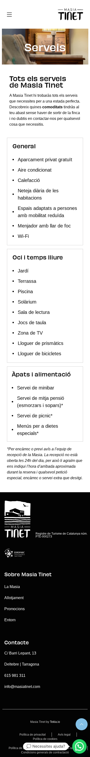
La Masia (12, 587)
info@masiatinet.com (22, 687)
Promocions (14, 609)
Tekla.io (55, 722)
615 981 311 (14, 675)
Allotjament (14, 598)
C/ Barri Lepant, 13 (20, 653)
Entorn (10, 620)
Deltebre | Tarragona (21, 664)
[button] (79, 746)
